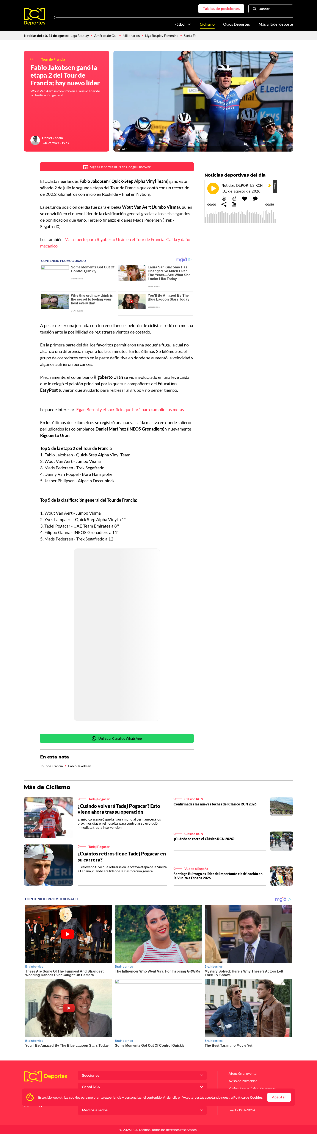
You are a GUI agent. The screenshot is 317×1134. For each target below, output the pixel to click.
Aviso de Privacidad (243, 1081)
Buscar (264, 9)
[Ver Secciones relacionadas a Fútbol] (189, 24)
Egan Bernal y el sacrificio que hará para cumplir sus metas (130, 409)
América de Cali (105, 35)
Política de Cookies (247, 1097)
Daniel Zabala (52, 138)
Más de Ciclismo (47, 787)
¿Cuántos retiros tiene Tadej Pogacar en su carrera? (122, 856)
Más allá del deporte (276, 24)
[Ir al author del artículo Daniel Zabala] (35, 140)
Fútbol (179, 24)
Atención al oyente (242, 1073)
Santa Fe (190, 35)
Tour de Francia (51, 766)
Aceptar (279, 1097)
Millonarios (131, 35)
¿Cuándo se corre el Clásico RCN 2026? (204, 839)
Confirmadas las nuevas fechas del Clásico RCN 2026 (215, 804)
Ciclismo (207, 24)
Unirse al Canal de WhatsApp (120, 738)
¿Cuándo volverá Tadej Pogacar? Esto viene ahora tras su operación (119, 809)
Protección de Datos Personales (252, 1088)
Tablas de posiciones (221, 9)
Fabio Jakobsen (79, 766)
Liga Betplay (80, 35)
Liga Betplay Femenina (161, 35)
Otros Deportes (236, 24)
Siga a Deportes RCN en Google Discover (120, 167)
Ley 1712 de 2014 (242, 1110)
